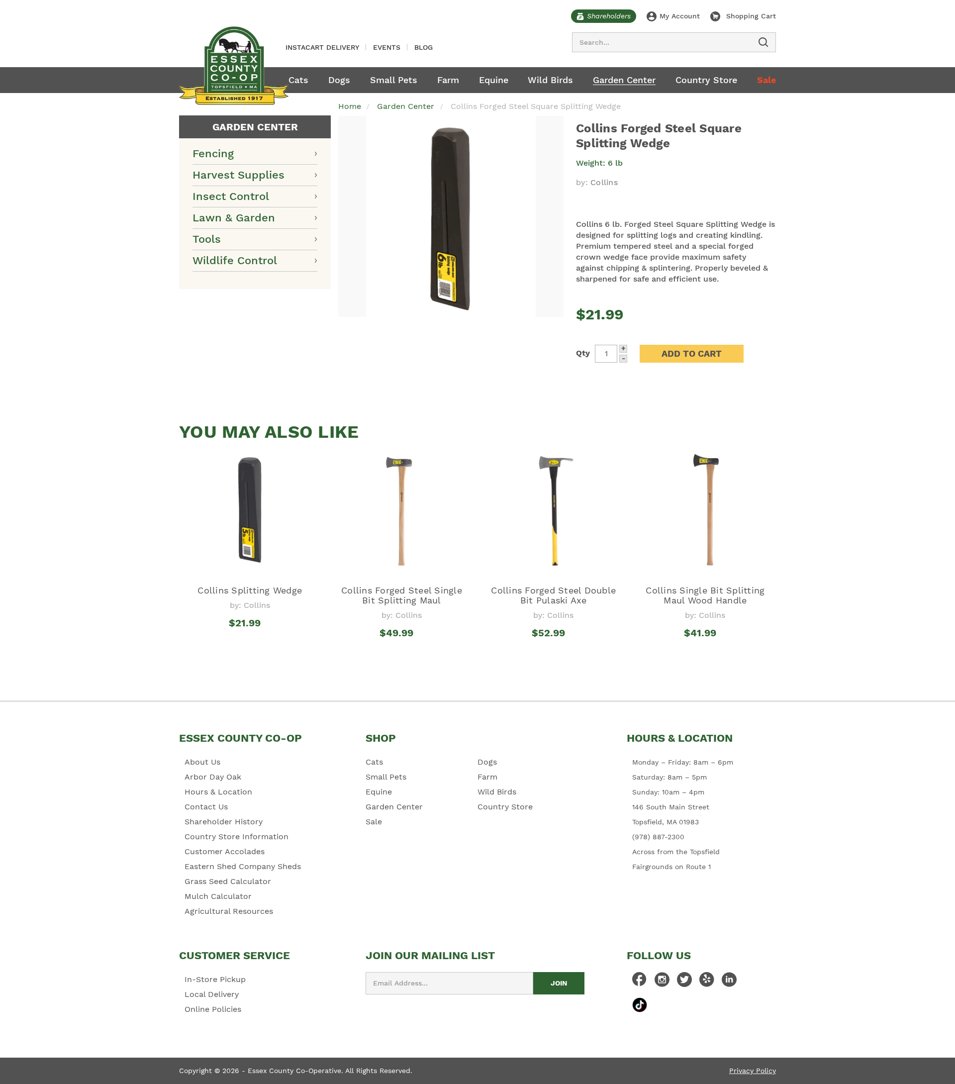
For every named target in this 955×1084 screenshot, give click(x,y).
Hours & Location (218, 791)
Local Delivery (212, 994)
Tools (206, 239)
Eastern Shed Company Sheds (243, 866)
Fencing (213, 153)
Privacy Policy (752, 1071)
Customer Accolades (225, 851)
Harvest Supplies (238, 175)
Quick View (250, 641)
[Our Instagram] (662, 982)
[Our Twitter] (684, 982)
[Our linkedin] (729, 982)
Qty (583, 353)
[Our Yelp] (706, 982)
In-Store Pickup (215, 979)
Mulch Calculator (218, 896)
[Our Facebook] (639, 982)
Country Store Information (236, 836)
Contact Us (206, 806)
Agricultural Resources (229, 911)
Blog (423, 47)
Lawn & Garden (233, 217)
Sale (766, 80)
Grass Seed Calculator (228, 881)
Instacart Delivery (322, 47)
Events (386, 47)
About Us (202, 762)
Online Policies (213, 1009)
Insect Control (230, 196)
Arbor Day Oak (213, 777)
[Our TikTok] (639, 1004)
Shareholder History (224, 821)
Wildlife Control (234, 260)
